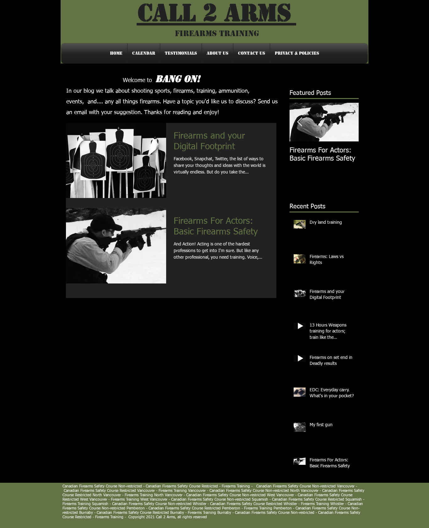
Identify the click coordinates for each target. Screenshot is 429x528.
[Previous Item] (299, 122)
